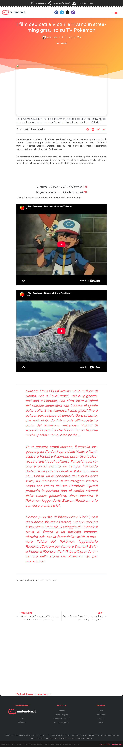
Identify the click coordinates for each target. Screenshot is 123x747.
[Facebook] (56, 12)
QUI (86, 187)
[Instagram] (67, 12)
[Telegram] (62, 12)
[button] (112, 12)
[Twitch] (73, 12)
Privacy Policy (105, 744)
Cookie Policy (117, 744)
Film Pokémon (61, 43)
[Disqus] (61, 658)
